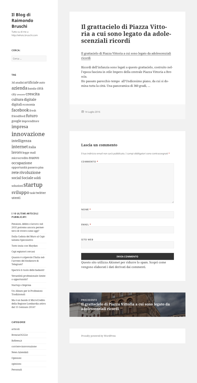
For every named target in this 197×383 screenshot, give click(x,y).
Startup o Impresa (21, 285)
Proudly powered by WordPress (98, 335)
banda (32, 88)
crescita (33, 93)
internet (20, 147)
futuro (32, 115)
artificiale (31, 82)
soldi (37, 178)
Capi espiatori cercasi (23, 251)
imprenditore (30, 121)
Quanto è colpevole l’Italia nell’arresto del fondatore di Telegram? (28, 261)
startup (33, 185)
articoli (16, 329)
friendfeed (18, 116)
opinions (16, 363)
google (16, 121)
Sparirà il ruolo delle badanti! (28, 270)
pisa (40, 167)
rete (15, 172)
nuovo (34, 157)
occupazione (22, 163)
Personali (17, 369)
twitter (41, 193)
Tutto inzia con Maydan (25, 245)
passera (33, 167)
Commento (89, 161)
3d (13, 82)
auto (42, 82)
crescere (21, 94)
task (32, 193)
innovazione (28, 134)
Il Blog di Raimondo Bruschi (22, 20)
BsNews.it (17, 340)
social (16, 177)
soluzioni (17, 186)
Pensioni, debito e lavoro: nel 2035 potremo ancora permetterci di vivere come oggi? (28, 227)
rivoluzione (30, 172)
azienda (19, 88)
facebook (20, 110)
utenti (16, 198)
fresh (32, 110)
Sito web (87, 239)
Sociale (27, 177)
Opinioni (16, 358)
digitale (30, 99)
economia (29, 104)
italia (32, 147)
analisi (19, 82)
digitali (17, 104)
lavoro (17, 152)
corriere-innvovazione (24, 346)
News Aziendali (20, 352)
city (14, 94)
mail (33, 152)
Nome (86, 209)
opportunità (19, 167)
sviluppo (20, 192)
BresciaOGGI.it (20, 334)
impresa (20, 126)
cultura (17, 99)
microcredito (20, 158)
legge (26, 152)
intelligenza (21, 140)
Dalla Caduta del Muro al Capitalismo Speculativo (28, 238)
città (40, 88)
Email (86, 224)
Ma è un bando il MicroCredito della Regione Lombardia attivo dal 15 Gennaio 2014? (29, 303)
